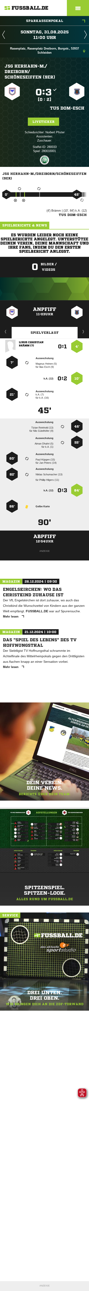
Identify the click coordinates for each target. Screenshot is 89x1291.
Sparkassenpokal (44, 20)
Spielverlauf (45, 332)
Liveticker (43, 121)
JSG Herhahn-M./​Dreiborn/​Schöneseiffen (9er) (30, 71)
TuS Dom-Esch (67, 108)
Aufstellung (83, 331)
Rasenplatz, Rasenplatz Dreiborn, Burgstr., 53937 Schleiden (44, 50)
